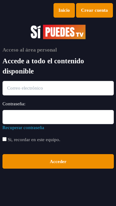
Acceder (58, 161)
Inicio (64, 10)
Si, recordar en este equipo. (33, 139)
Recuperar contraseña (23, 127)
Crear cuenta (94, 10)
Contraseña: (13, 103)
